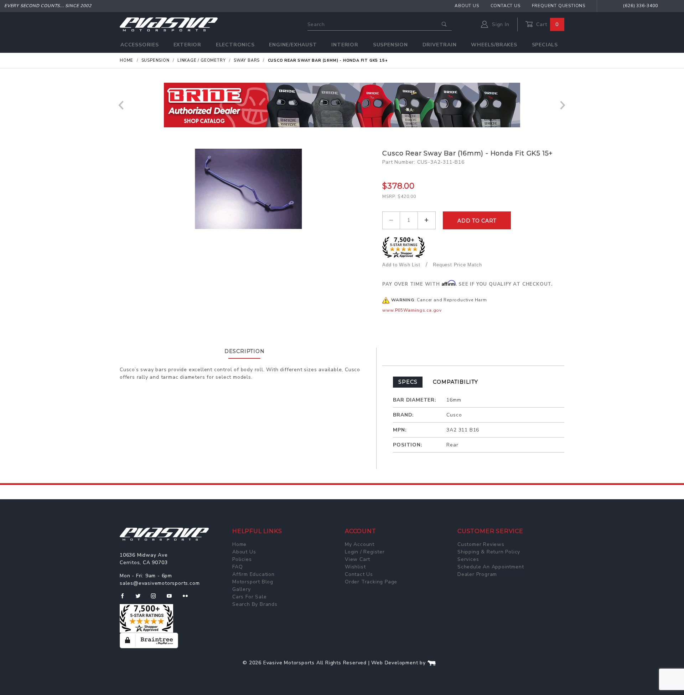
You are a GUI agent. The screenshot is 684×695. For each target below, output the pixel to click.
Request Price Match (457, 264)
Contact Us (505, 6)
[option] (342, 105)
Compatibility (455, 382)
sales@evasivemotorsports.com (160, 583)
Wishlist (355, 566)
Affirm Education (253, 574)
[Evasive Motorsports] (169, 24)
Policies (242, 559)
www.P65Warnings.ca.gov (412, 310)
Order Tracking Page (371, 581)
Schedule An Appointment (490, 566)
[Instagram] (156, 598)
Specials (545, 44)
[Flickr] (188, 598)
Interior (344, 44)
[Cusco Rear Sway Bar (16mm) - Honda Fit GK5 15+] (248, 189)
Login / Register (365, 551)
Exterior (187, 44)
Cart (546, 24)
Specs (407, 382)
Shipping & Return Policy (488, 551)
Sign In (499, 24)
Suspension (390, 44)
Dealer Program (477, 574)
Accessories (139, 44)
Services (468, 559)
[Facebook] (125, 598)
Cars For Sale (249, 596)
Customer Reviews (480, 544)
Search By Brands (255, 604)
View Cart (357, 559)
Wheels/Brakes (494, 44)
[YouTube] (172, 598)
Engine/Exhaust (293, 44)
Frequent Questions (558, 6)
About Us (467, 6)
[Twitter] (140, 598)
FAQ (237, 566)
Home (239, 544)
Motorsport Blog (252, 581)
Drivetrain (440, 44)
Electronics (235, 44)
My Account (359, 544)
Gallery (241, 589)
